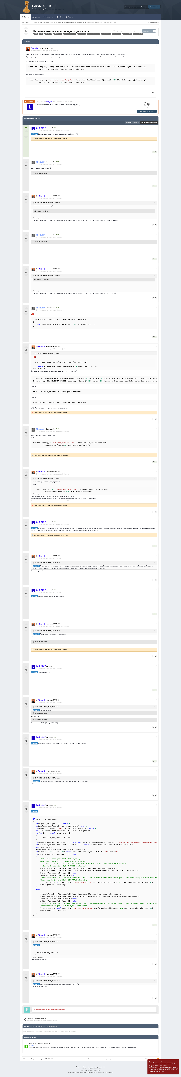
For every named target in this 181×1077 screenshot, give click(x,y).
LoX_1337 (51, 563)
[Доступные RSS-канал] (158, 1059)
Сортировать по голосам (149, 122)
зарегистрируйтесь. (172, 1068)
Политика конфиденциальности (94, 1067)
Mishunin (51, 203)
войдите (160, 1068)
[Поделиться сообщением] (154, 48)
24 (55, 127)
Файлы (60, 17)
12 (58, 161)
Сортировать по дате (132, 122)
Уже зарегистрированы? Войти (135, 7)
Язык (78, 1067)
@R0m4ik (34, 134)
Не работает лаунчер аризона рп (39, 1043)
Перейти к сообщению (146, 111)
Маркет (70, 17)
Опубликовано (46, 130)
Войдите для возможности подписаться (127, 31)
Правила (37, 17)
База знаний (49, 17)
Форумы (26, 17)
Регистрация (154, 7)
